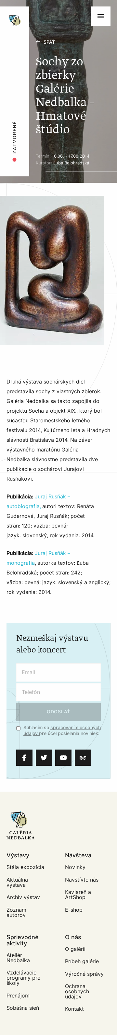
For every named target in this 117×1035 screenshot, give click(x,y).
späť (49, 42)
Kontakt (74, 1009)
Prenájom (18, 995)
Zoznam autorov (16, 912)
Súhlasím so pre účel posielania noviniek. (62, 731)
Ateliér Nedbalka (18, 958)
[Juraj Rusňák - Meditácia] (52, 270)
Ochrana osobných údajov (77, 991)
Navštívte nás (81, 880)
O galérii (75, 949)
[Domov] (36, 9)
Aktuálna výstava (17, 882)
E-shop (74, 910)
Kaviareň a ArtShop (78, 894)
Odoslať (58, 711)
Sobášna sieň (22, 1008)
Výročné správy (84, 974)
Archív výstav (23, 897)
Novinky (75, 867)
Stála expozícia (25, 867)
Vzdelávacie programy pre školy (23, 978)
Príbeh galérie (82, 961)
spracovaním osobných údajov (62, 730)
